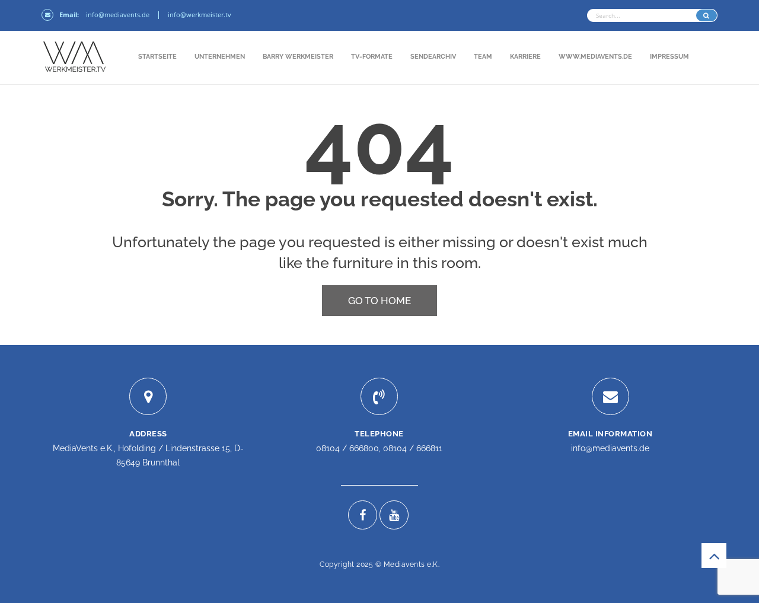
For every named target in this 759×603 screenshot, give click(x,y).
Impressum (669, 56)
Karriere (525, 56)
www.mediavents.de (595, 56)
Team (483, 56)
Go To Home (379, 301)
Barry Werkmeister (298, 56)
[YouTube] (394, 514)
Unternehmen (219, 56)
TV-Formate (372, 56)
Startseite (157, 56)
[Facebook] (362, 514)
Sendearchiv (433, 56)
